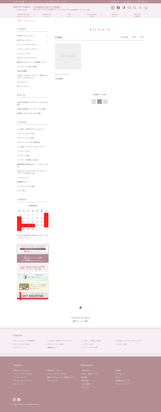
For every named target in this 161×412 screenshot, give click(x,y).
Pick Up (137, 14)
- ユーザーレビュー (19, 347)
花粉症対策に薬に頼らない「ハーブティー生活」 (32, 165)
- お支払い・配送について (88, 374)
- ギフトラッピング (19, 384)
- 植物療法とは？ (52, 347)
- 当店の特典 (84, 380)
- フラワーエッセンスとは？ (22, 344)
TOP (19, 21)
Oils (69, 14)
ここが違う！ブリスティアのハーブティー (31, 147)
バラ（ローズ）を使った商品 (27, 66)
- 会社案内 (117, 370)
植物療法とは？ (22, 182)
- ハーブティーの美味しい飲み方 (90, 341)
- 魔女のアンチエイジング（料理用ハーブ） (60, 377)
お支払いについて (131, 1)
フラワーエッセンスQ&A (25, 138)
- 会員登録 (83, 377)
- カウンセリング (52, 380)
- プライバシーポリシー (122, 384)
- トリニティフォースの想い (89, 347)
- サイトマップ (85, 387)
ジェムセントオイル (24, 53)
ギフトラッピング (29, 21)
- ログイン (117, 377)
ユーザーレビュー (23, 177)
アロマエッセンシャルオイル (27, 58)
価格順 (134, 37)
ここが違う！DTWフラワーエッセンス (30, 129)
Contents (114, 14)
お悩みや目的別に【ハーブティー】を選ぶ (31, 109)
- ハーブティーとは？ (87, 344)
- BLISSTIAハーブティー (54, 370)
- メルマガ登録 (85, 384)
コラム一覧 (21, 190)
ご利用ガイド (144, 1)
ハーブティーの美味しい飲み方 (27, 160)
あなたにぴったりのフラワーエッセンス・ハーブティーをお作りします (32, 172)
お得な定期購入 (22, 71)
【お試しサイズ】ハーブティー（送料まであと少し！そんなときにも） (32, 76)
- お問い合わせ (85, 370)
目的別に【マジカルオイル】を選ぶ (29, 113)
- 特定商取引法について (122, 380)
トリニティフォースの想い (26, 186)
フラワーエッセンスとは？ (26, 133)
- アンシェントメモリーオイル (22, 374)
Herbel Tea (46, 14)
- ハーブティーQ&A (120, 344)
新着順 (141, 37)
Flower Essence (24, 14)
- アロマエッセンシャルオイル (22, 380)
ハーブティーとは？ (24, 151)
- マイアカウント (119, 374)
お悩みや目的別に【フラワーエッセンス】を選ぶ (32, 103)
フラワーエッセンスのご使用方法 (28, 142)
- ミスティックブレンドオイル (56, 374)
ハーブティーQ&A (23, 155)
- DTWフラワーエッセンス (21, 370)
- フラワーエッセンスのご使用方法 (24, 341)
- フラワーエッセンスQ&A (55, 344)
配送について (117, 1)
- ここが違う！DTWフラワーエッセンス (59, 341)
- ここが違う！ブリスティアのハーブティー (128, 341)
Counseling (91, 14)
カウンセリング (22, 82)
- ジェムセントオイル (19, 377)
